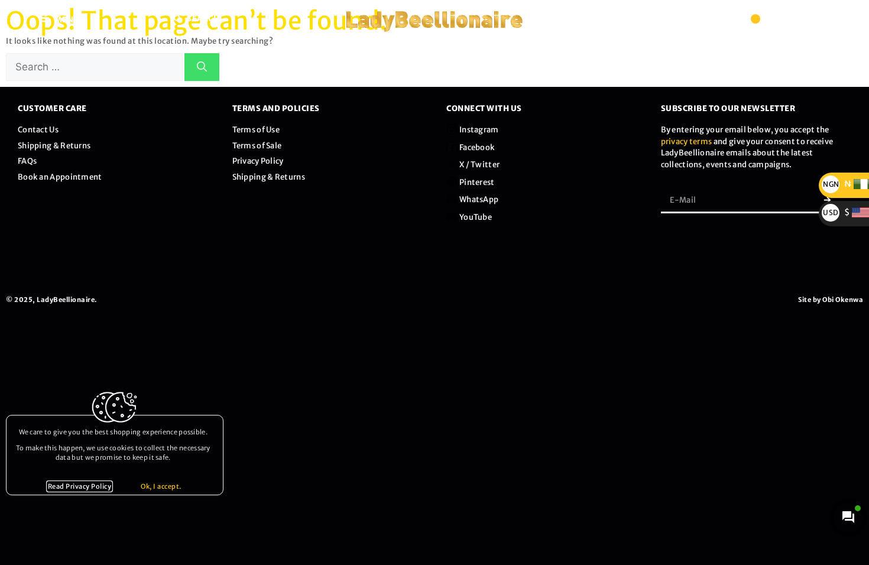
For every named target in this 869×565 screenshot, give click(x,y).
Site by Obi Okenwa (830, 300)
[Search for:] (95, 68)
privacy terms (686, 142)
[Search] (201, 67)
